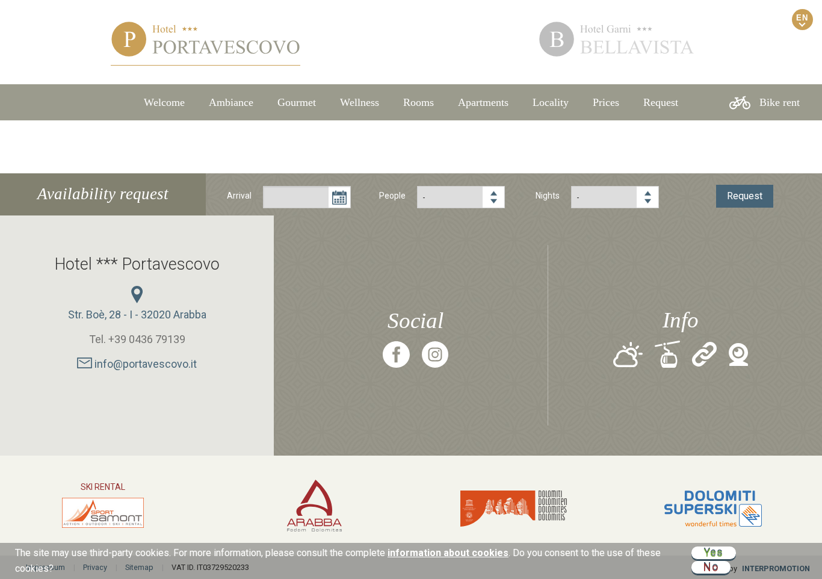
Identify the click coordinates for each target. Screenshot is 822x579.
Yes (713, 552)
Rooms (418, 102)
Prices (606, 102)
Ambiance (231, 102)
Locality (551, 102)
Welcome (164, 102)
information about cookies (448, 553)
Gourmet (296, 102)
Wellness (359, 102)
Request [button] (744, 196)
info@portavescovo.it (144, 364)
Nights (548, 195)
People (392, 195)
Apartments (483, 102)
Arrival (239, 195)
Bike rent (779, 102)
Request (660, 102)
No (711, 567)
